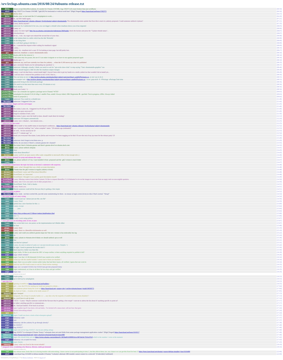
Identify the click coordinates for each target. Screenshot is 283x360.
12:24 (279, 118)
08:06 (279, 28)
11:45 (279, 104)
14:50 (279, 179)
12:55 (279, 135)
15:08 (279, 225)
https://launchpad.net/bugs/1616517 (127, 332)
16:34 (279, 257)
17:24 (279, 308)
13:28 (279, 138)
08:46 (279, 67)
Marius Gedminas (28, 357)
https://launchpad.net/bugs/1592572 (94, 11)
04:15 (279, 14)
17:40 (279, 325)
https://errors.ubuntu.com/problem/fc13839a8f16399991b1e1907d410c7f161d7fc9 (64, 337)
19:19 (279, 344)
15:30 (279, 238)
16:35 (279, 264)
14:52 (279, 191)
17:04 (279, 286)
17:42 (279, 337)
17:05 (279, 291)
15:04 (279, 206)
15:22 (279, 233)
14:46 (279, 155)
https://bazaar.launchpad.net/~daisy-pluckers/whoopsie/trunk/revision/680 (39, 335)
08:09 (279, 40)
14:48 (279, 165)
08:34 (279, 53)
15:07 (279, 218)
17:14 (279, 298)
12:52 (279, 126)
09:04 (279, 97)
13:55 (279, 143)
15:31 (279, 240)
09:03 (279, 92)
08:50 (279, 75)
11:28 (279, 99)
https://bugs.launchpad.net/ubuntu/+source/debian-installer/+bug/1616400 (164, 351)
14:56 (279, 199)
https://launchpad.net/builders (39, 284)
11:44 (279, 101)
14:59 (279, 201)
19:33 (279, 347)
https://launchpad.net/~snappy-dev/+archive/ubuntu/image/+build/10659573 (67, 288)
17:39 (279, 323)
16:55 (279, 284)
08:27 (279, 50)
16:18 (279, 252)
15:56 (279, 247)
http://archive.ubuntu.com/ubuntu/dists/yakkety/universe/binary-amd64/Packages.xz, (60, 77)
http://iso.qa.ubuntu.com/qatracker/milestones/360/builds (49, 31)
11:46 (279, 106)
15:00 (279, 204)
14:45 (279, 150)
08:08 (279, 36)
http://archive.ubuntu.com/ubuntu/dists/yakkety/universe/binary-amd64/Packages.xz (56, 79)
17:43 (279, 340)
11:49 (279, 109)
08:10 (279, 48)
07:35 (279, 23)
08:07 (279, 31)
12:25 (279, 121)
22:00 (279, 351)
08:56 (279, 82)
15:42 (279, 245)
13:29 (279, 140)
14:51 (279, 184)
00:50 (279, 9)
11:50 (279, 114)
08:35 (279, 62)
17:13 (279, 293)
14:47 (279, 157)
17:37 (279, 315)
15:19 (279, 228)
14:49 (279, 177)
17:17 (279, 301)
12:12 (279, 116)
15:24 (279, 235)
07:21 (279, 19)
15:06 (279, 213)
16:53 (279, 276)
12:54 (279, 133)
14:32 (279, 145)
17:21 (279, 305)
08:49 (279, 72)
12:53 (279, 128)
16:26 (279, 255)
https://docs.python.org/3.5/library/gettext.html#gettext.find (34, 213)
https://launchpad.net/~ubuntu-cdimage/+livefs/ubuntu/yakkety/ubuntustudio (40, 21)
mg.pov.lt (42, 357)
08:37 (279, 65)
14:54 (279, 194)
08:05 (279, 26)
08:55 (279, 77)
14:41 (279, 148)
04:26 (279, 16)
